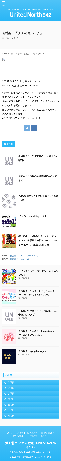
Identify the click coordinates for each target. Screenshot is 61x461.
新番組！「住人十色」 (20, 259)
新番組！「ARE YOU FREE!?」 (24, 255)
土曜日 (11, 410)
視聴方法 (33, 436)
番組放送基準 (32, 433)
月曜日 (11, 382)
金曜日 (11, 404)
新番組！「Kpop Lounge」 (32, 351)
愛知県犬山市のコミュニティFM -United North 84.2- (30, 452)
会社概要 (19, 433)
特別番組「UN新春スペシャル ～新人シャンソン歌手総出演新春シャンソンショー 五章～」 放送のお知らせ (38, 240)
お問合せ (44, 436)
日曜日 (11, 415)
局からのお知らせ (20, 436)
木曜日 (11, 399)
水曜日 (11, 393)
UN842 (9, 433)
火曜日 (11, 388)
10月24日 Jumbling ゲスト (32, 216)
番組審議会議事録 (47, 433)
